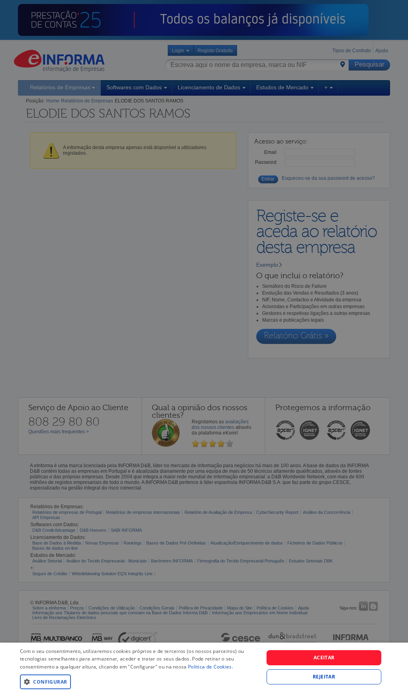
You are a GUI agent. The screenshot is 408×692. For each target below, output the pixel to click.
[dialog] (204, 667)
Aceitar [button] (324, 657)
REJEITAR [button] (324, 676)
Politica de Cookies (210, 666)
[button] (138, 681)
